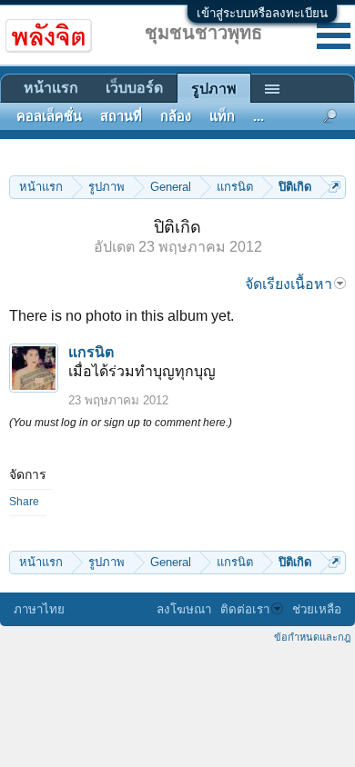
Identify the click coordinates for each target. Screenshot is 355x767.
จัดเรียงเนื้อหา (288, 284)
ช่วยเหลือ (316, 609)
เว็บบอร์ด (134, 87)
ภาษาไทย (39, 609)
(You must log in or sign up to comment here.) (120, 422)
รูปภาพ (214, 88)
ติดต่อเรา (244, 609)
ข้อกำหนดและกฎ (312, 637)
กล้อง (175, 116)
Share (24, 501)
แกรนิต (91, 352)
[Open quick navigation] (334, 187)
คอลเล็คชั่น (49, 116)
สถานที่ (121, 116)
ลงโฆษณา (184, 609)
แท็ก (222, 116)
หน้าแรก (51, 87)
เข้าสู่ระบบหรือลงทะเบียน (262, 13)
